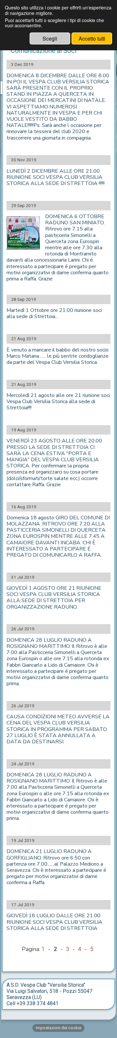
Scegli (50, 38)
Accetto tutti (92, 38)
